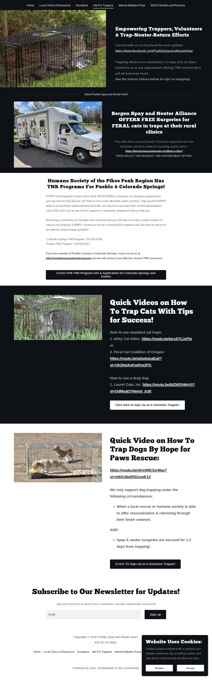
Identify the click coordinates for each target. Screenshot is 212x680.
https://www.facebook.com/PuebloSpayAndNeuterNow (154, 51)
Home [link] (30, 5)
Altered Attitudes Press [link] (132, 5)
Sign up (155, 614)
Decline (159, 668)
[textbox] (93, 614)
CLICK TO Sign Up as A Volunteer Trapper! (145, 564)
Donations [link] (82, 5)
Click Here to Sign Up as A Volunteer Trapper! (147, 405)
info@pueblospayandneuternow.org (68, 258)
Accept (190, 668)
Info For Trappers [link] (103, 5)
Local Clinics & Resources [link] (55, 5)
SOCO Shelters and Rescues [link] (168, 5)
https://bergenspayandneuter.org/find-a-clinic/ (154, 151)
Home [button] (37, 651)
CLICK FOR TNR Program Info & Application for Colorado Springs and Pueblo (106, 274)
